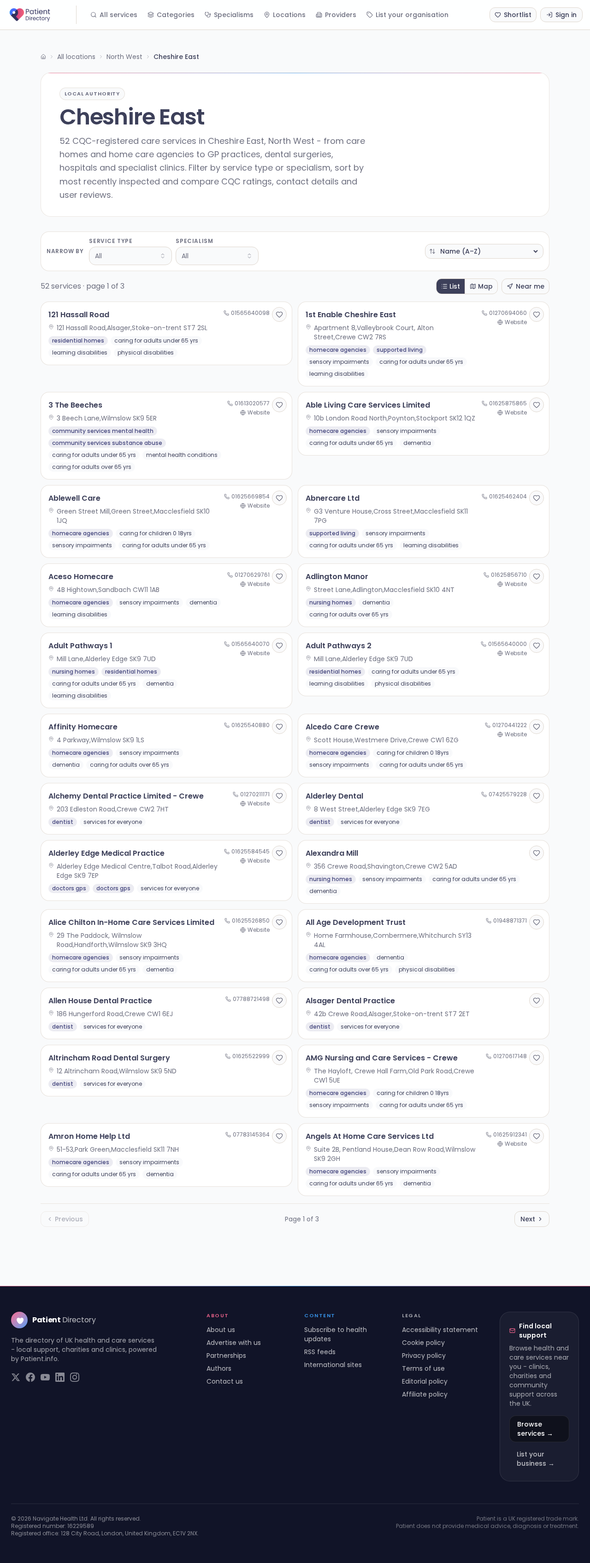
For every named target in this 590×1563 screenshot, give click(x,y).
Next (527, 1219)
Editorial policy (425, 1381)
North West (124, 56)
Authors (218, 1368)
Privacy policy (424, 1355)
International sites (333, 1364)
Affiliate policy (425, 1394)
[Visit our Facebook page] (30, 1377)
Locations (289, 14)
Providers (340, 14)
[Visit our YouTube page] (45, 1377)
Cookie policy (423, 1342)
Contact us (224, 1381)
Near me (530, 286)
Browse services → (535, 1429)
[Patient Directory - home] (42, 15)
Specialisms (234, 14)
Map (485, 286)
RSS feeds (320, 1351)
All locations (76, 56)
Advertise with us (233, 1342)
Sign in (566, 14)
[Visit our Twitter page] (15, 1377)
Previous (69, 1219)
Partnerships (226, 1355)
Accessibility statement (440, 1329)
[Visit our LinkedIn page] (60, 1377)
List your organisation (412, 14)
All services (118, 14)
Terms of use (423, 1368)
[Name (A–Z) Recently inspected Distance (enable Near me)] (484, 251)
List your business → (536, 1459)
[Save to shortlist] (279, 314)
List (454, 286)
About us (220, 1329)
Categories (176, 14)
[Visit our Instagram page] (74, 1377)
